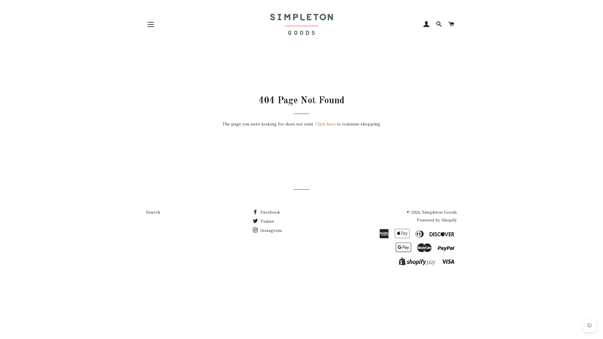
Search (153, 212)
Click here (325, 124)
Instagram (270, 230)
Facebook (269, 212)
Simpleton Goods (439, 212)
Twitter (266, 221)
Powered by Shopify (437, 220)
